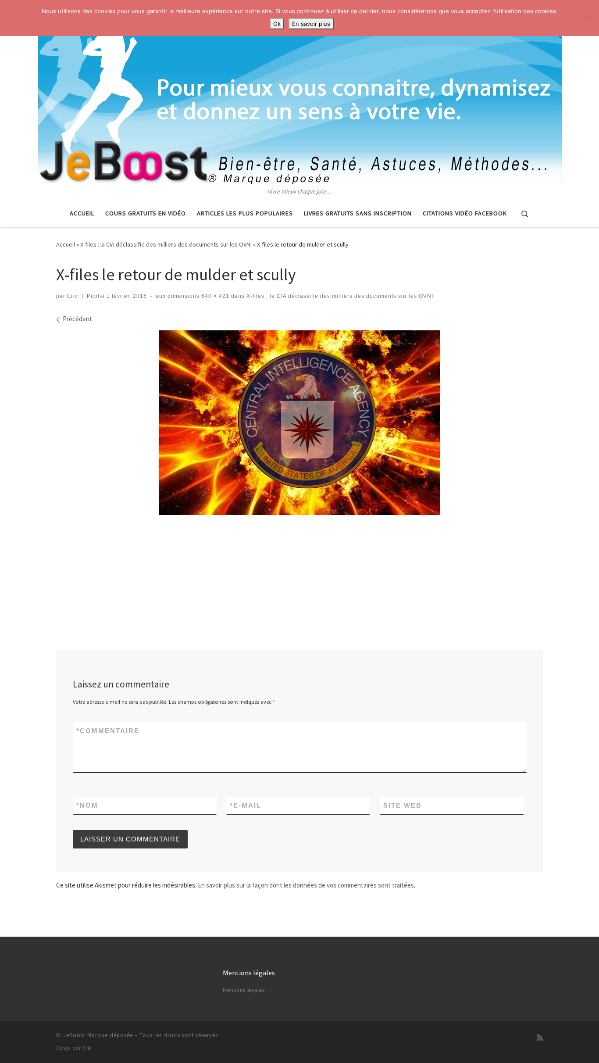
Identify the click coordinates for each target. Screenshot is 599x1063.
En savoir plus (311, 23)
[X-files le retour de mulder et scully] (299, 422)
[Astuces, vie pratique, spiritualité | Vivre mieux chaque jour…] (300, 93)
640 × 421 (214, 296)
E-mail (245, 805)
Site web (402, 805)
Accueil (65, 244)
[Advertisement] (299, 542)
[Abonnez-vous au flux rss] (540, 1037)
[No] (588, 18)
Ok (277, 23)
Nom (87, 805)
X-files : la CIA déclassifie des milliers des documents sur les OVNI (166, 244)
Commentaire (107, 730)
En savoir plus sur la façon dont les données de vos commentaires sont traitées (306, 885)
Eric (72, 296)
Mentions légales (243, 990)
